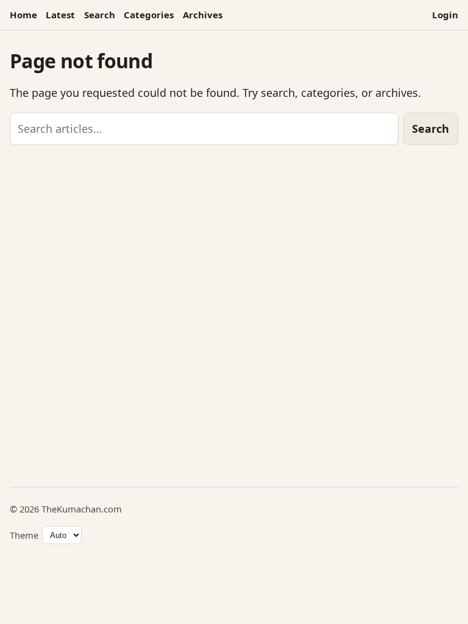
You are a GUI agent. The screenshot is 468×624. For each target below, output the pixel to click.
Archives (202, 15)
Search (99, 15)
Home (23, 15)
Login (445, 15)
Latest (60, 15)
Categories (149, 15)
